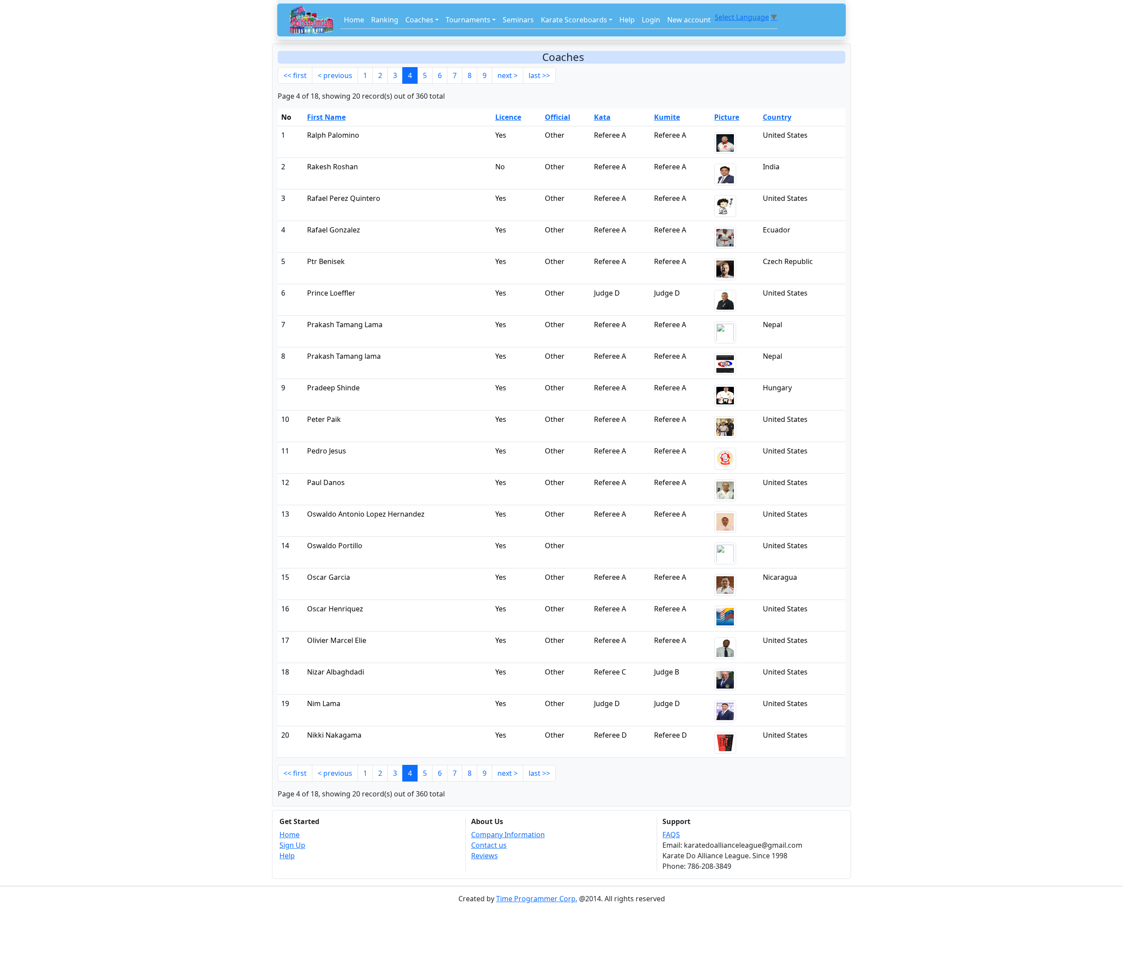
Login (651, 20)
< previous (335, 75)
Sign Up (292, 845)
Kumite (667, 117)
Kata (602, 117)
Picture (726, 117)
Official (557, 117)
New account (689, 20)
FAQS (671, 834)
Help (627, 20)
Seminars (518, 20)
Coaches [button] (419, 20)
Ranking (384, 20)
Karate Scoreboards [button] (574, 20)
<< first (295, 75)
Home (354, 20)
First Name (326, 117)
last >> (539, 75)
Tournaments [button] (468, 20)
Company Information (508, 834)
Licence (508, 117)
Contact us (489, 845)
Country (777, 117)
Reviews (484, 855)
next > (507, 75)
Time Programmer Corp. (536, 898)
